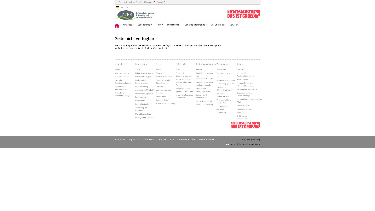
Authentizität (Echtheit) (144, 90)
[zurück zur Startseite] (135, 15)
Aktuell (138, 69)
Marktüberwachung (143, 114)
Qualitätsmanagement (226, 80)
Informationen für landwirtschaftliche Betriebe (183, 82)
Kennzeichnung (141, 86)
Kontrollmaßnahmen (143, 104)
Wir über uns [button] (217, 24)
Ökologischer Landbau (144, 117)
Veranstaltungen (122, 73)
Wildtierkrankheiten (164, 76)
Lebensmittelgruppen (144, 73)
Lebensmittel (141, 64)
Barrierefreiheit (206, 139)
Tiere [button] (158, 24)
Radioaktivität (140, 97)
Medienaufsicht (243, 105)
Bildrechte (120, 139)
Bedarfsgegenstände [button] (195, 24)
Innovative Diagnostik (144, 93)
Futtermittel (182, 64)
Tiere (158, 64)
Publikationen (242, 79)
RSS (172, 139)
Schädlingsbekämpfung (165, 103)
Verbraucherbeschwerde (247, 89)
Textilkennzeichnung (204, 104)
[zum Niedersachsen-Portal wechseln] (243, 17)
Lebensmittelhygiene (143, 76)
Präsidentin (221, 69)
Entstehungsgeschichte (226, 83)
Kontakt (240, 69)
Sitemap (240, 112)
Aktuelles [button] (127, 24)
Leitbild (219, 76)
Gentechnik (140, 100)
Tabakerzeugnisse (244, 109)
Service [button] (233, 24)
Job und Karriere (121, 76)
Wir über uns (223, 64)
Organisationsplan (224, 73)
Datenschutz (149, 139)
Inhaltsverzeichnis (186, 139)
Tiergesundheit (162, 73)
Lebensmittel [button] (144, 24)
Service (240, 64)
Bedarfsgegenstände (205, 64)
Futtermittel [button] (173, 24)
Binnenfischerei (162, 100)
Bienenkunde (161, 96)
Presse (118, 69)
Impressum (221, 112)
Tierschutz (160, 86)
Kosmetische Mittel (204, 101)
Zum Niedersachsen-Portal (130, 2)
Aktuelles (119, 64)
